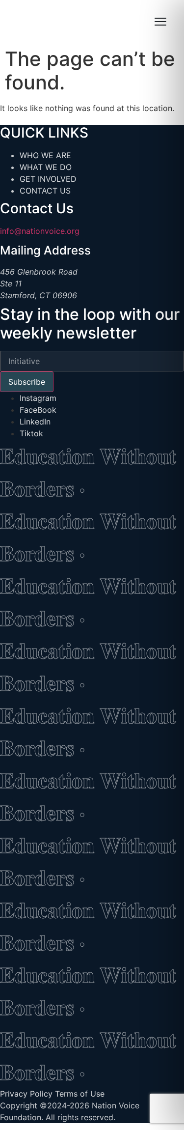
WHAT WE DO (46, 167)
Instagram (38, 398)
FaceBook (38, 410)
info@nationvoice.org (39, 231)
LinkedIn (35, 421)
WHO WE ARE (45, 155)
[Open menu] (160, 21)
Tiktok (31, 433)
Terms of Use (80, 1094)
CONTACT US (45, 191)
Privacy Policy (26, 1094)
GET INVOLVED (48, 179)
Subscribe (26, 382)
